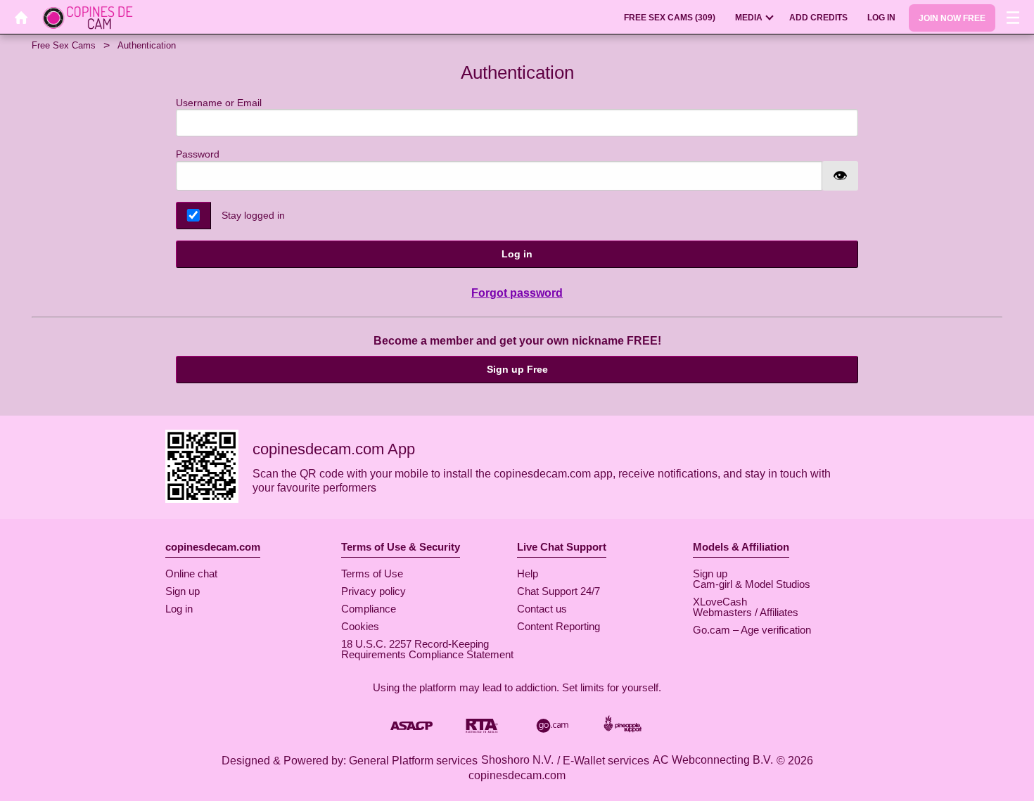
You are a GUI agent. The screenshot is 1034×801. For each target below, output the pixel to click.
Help (527, 573)
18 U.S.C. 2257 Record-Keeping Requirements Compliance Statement (427, 649)
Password (197, 154)
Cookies (360, 626)
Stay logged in (253, 215)
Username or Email (219, 102)
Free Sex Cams (64, 45)
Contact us (542, 609)
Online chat (191, 573)
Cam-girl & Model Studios (751, 584)
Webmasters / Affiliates (745, 612)
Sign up (182, 591)
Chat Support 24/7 (558, 591)
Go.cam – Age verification (752, 630)
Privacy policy (373, 591)
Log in (517, 253)
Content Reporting (558, 626)
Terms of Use (372, 573)
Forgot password (517, 293)
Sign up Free (517, 369)
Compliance (368, 609)
